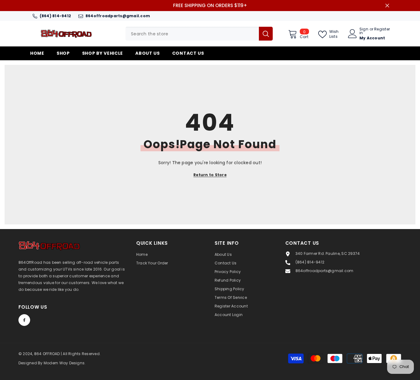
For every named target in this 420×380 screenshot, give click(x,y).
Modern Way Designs (64, 363)
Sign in (363, 31)
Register (382, 29)
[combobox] (192, 34)
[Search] (199, 34)
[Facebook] (24, 320)
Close (387, 5)
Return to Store (210, 174)
